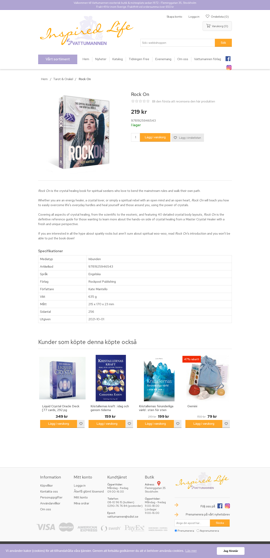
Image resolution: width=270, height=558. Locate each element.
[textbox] (177, 43)
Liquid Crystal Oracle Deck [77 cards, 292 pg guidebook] (60, 410)
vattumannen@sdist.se (122, 516)
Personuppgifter (51, 497)
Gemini (192, 406)
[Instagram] (229, 66)
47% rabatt (191, 359)
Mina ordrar (81, 503)
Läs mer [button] (191, 550)
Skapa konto (174, 16)
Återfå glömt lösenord (89, 491)
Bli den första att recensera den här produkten (183, 101)
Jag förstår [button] (230, 550)
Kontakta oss (49, 491)
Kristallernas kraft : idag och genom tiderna (110, 408)
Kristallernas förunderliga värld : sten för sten (156, 408)
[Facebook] (228, 57)
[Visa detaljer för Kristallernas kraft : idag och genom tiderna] (111, 378)
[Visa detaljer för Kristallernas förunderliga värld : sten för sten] (159, 378)
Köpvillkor (46, 485)
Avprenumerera (209, 530)
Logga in (194, 16)
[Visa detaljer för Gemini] (207, 378)
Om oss (45, 509)
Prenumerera (186, 530)
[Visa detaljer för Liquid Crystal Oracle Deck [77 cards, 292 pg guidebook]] (62, 378)
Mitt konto (81, 497)
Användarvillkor (50, 503)
